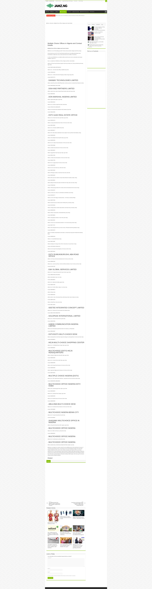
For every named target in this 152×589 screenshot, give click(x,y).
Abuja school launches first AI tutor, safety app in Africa (78, 518)
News (53, 11)
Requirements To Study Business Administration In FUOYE (65, 517)
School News (63, 11)
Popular (93, 24)
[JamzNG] (57, 5)
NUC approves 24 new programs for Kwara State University (65, 533)
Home (48, 11)
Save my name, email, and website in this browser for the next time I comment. (62, 575)
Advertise (92, 11)
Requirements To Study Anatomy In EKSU (52, 523)
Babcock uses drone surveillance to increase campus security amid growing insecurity (77, 546)
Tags (102, 24)
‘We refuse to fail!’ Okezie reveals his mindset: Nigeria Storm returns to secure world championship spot (77, 503)
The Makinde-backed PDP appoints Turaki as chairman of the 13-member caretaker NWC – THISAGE (55, 503)
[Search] (106, 1)
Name (49, 568)
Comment (50, 557)
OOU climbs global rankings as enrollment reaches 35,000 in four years (66, 545)
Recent (89, 24)
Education (51, 23)
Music (57, 11)
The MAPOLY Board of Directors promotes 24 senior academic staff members (52, 546)
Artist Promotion (76, 11)
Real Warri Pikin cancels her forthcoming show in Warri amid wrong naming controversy (70, 15)
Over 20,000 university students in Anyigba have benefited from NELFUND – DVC (53, 534)
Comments (98, 24)
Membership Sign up (85, 11)
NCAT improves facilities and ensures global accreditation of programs (78, 533)
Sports (70, 11)
